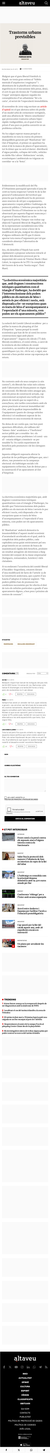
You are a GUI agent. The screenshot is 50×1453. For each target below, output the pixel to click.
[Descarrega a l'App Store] (25, 1445)
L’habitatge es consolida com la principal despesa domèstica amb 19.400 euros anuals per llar (31, 879)
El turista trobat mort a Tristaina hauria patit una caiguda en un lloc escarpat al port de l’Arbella (24, 1018)
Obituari (25, 1403)
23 (6, 746)
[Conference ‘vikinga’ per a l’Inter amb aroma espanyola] (8, 894)
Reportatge (22, 940)
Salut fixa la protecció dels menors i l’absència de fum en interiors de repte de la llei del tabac (32, 860)
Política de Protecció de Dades (25, 1421)
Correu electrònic (12, 765)
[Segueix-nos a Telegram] (40, 1367)
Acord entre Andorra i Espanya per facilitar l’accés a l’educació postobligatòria (31, 911)
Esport (20, 891)
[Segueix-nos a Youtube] (16, 1367)
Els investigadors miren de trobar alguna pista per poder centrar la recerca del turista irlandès (25, 1032)
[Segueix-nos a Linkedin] (28, 1367)
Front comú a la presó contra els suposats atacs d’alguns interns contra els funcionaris (31, 841)
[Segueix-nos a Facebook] (4, 1367)
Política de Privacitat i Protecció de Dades (21, 799)
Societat (20, 872)
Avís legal (25, 1429)
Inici (25, 1374)
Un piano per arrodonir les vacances (30, 945)
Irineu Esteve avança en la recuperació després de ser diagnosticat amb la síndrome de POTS (24, 1004)
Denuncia (30, 694)
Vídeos (25, 1395)
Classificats (25, 1399)
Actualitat (25, 1378)
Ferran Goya (25, 57)
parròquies (8, 644)
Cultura (25, 1386)
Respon (20, 694)
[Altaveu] (27, 3)
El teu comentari (11, 777)
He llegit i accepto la (21, 798)
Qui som (25, 1409)
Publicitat (25, 1417)
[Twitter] (19, 1450)
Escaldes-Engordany (26, 644)
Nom (6, 754)
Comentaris (27, 69)
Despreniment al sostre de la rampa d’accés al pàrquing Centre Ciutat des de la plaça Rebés (23, 1025)
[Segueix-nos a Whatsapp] (34, 1367)
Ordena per (30, 673)
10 (12, 724)
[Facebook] (6, 1450)
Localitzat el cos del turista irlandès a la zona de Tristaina (23, 1011)
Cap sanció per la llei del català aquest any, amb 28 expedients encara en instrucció (30, 929)
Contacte (25, 1413)
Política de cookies (25, 1425)
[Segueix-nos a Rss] (46, 1367)
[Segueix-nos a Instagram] (22, 1367)
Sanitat (20, 853)
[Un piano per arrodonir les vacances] (8, 943)
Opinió (25, 1382)
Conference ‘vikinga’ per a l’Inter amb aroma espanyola (31, 895)
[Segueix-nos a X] (10, 1367)
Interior (20, 834)
